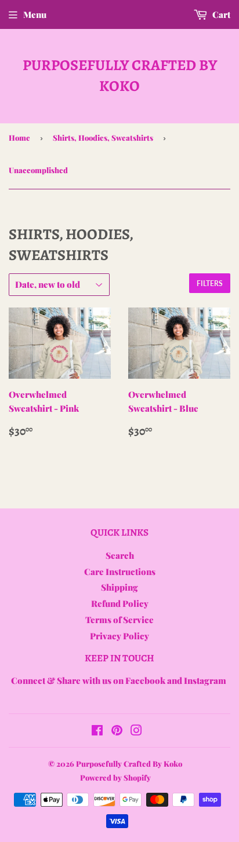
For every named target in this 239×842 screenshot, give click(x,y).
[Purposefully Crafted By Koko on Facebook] (97, 731)
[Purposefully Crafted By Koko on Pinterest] (117, 731)
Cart (220, 14)
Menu (34, 14)
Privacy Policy (119, 636)
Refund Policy (120, 603)
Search (120, 555)
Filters (210, 283)
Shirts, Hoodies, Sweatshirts (103, 137)
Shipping (119, 587)
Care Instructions (119, 571)
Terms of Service (119, 619)
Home (19, 137)
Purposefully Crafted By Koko (120, 75)
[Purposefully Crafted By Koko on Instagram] (136, 731)
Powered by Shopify (115, 777)
